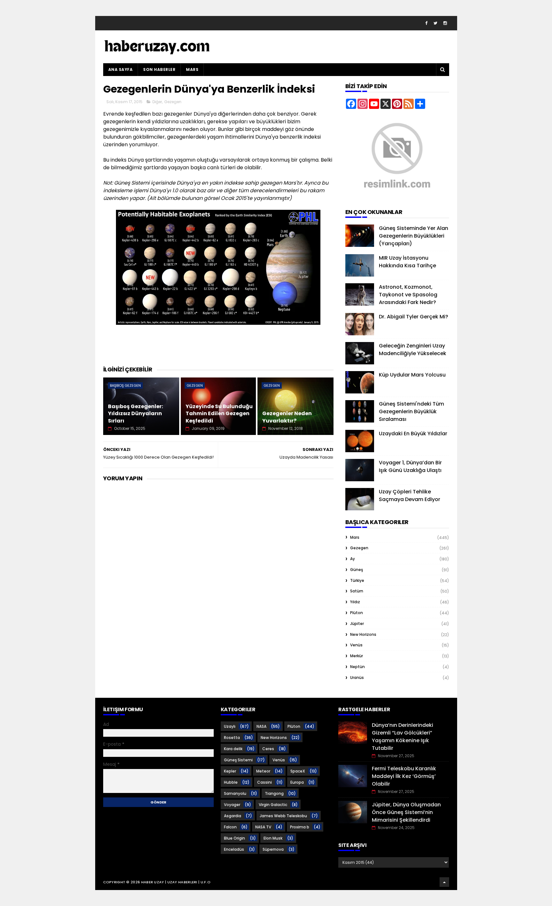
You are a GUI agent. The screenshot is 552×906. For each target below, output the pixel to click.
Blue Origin (234, 838)
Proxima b (299, 827)
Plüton (356, 612)
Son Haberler (159, 69)
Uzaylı (229, 726)
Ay (352, 558)
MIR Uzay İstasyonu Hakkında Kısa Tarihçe (407, 261)
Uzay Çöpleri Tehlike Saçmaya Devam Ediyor (409, 495)
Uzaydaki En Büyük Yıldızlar (413, 433)
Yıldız (355, 602)
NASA (261, 726)
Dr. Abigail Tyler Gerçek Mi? (413, 316)
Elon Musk (273, 838)
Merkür (356, 656)
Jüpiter (357, 623)
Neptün (357, 666)
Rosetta (232, 737)
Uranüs (357, 677)
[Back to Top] (444, 882)
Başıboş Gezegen (125, 385)
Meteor (263, 771)
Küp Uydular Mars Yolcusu (412, 374)
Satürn (356, 591)
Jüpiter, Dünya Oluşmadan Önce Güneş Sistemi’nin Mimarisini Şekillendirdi (406, 812)
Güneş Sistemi (238, 760)
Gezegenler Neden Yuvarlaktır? (287, 417)
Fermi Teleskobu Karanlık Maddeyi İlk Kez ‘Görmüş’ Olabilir (404, 776)
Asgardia (232, 815)
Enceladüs (234, 849)
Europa (297, 782)
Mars (192, 69)
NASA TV (263, 827)
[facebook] (426, 23)
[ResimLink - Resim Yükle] (397, 197)
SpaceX (297, 771)
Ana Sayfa (120, 69)
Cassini (264, 782)
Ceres (268, 748)
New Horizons (363, 634)
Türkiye (357, 580)
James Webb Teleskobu (283, 815)
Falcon (230, 827)
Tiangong (274, 793)
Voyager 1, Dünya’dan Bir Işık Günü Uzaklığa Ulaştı (410, 466)
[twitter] (435, 23)
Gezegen (172, 101)
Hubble (231, 782)
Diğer (157, 101)
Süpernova (273, 849)
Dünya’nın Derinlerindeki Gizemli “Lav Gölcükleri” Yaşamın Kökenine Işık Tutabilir (402, 736)
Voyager (232, 804)
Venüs (356, 645)
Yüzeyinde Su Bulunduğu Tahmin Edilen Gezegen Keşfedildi (219, 413)
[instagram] (445, 23)
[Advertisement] (219, 349)
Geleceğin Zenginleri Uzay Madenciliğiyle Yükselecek (412, 349)
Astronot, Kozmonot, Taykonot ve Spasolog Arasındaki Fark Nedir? (408, 294)
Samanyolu (235, 793)
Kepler (230, 771)
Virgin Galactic (273, 804)
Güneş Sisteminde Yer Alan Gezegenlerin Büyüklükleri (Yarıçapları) (413, 236)
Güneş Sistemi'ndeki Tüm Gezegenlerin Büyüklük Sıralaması (411, 411)
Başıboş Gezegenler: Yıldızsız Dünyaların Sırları (135, 413)
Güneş (356, 569)
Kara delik (233, 748)
